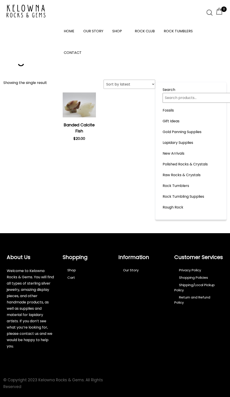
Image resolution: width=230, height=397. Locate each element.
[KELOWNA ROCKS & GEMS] (25, 11)
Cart (71, 277)
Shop (117, 31)
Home (69, 31)
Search (169, 89)
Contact (73, 52)
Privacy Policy (190, 270)
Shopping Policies (193, 277)
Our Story (93, 31)
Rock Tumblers (178, 31)
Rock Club (145, 31)
